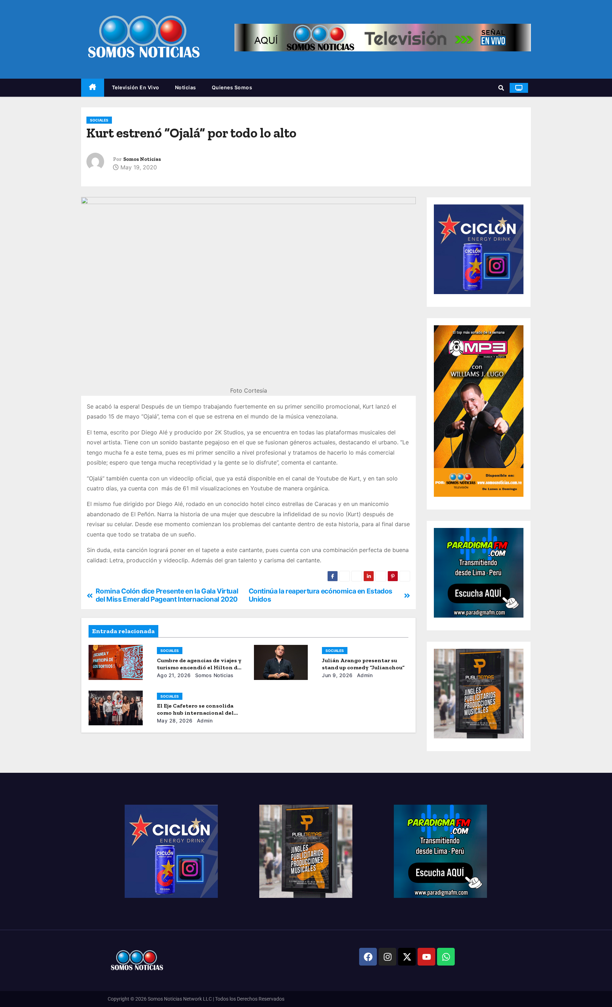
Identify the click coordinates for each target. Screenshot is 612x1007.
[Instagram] (387, 957)
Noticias (185, 87)
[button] (501, 87)
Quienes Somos (232, 87)
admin (364, 675)
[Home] (92, 88)
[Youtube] (426, 957)
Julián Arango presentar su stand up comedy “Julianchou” (363, 664)
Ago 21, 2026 (174, 675)
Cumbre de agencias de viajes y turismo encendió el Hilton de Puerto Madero (199, 667)
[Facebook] (368, 957)
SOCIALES (99, 120)
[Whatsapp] (446, 957)
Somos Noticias (142, 159)
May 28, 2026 (175, 721)
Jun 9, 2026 (337, 675)
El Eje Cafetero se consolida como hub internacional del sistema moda (195, 712)
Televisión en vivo (135, 87)
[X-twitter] (407, 957)
